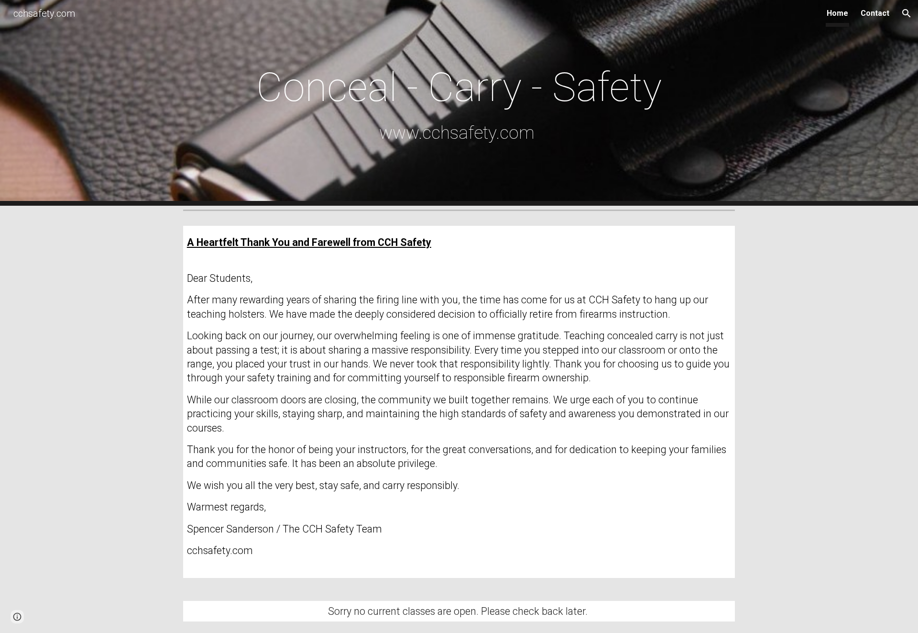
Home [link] (837, 13)
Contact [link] (875, 13)
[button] (906, 13)
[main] (459, 102)
